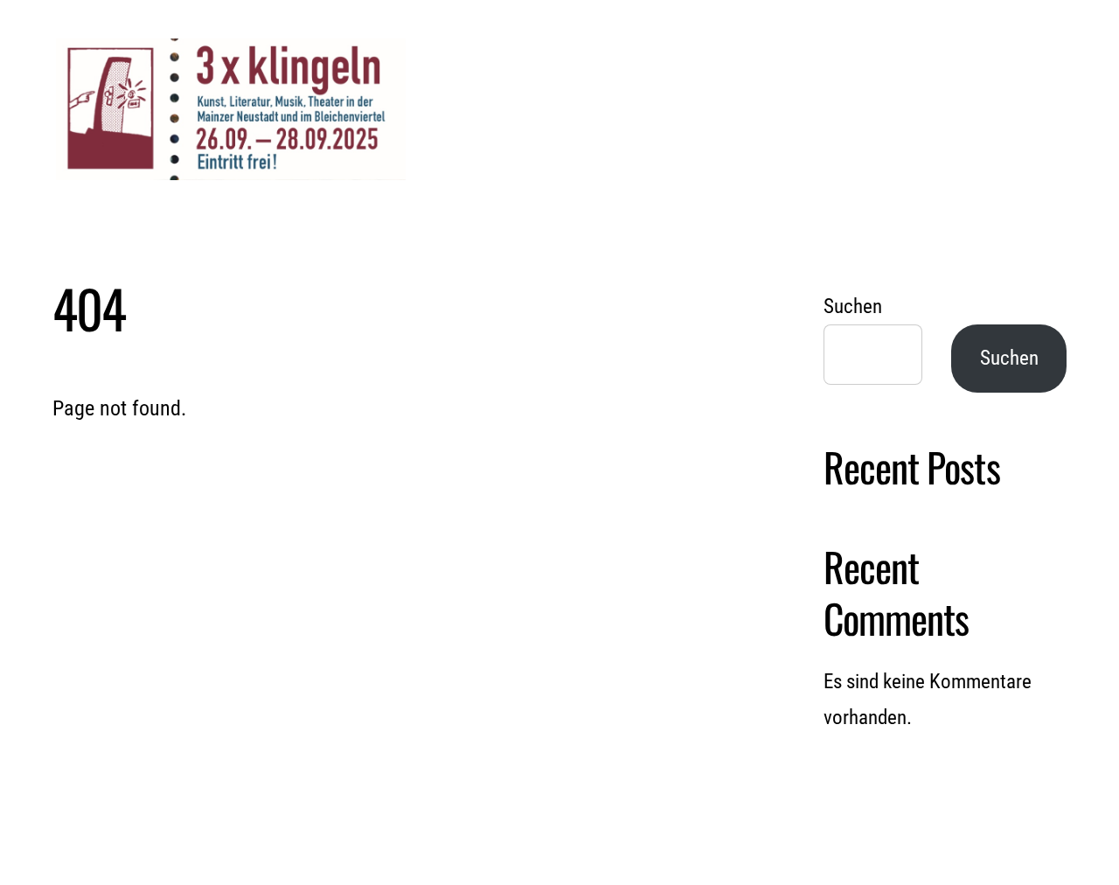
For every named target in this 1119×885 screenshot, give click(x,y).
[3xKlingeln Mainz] (231, 168)
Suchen (853, 306)
